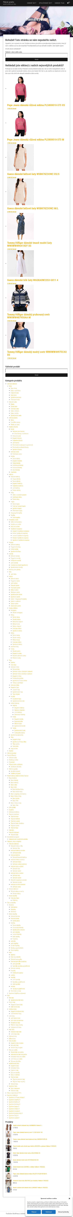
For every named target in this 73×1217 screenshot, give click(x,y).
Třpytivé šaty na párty (18, 1081)
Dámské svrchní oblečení (18, 884)
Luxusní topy (16, 689)
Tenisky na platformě (18, 989)
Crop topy (13, 665)
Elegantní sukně (15, 581)
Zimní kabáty (16, 470)
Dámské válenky (15, 968)
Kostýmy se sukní (16, 524)
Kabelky (13, 923)
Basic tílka (15, 800)
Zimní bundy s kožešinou (21, 433)
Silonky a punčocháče (17, 948)
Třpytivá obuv (14, 816)
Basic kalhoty (14, 782)
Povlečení (11, 762)
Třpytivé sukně (15, 825)
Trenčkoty (13, 472)
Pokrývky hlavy (15, 898)
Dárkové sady (13, 757)
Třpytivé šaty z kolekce (17, 823)
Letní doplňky (14, 943)
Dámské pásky (15, 918)
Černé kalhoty (16, 481)
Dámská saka (13, 402)
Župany (11, 751)
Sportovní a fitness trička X (16, 1097)
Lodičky (13, 975)
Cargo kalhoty (16, 479)
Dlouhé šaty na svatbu (17, 1052)
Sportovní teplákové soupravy (20, 540)
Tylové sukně (14, 603)
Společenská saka (16, 415)
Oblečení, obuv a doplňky (14, 841)
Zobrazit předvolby (63, 1212)
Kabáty (13, 456)
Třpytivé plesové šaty (18, 1079)
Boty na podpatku (16, 957)
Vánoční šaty (14, 834)
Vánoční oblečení (14, 832)
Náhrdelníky (14, 907)
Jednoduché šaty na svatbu (19, 1054)
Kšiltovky (14, 900)
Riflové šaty (12, 1038)
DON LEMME (12, 807)
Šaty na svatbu (13, 1050)
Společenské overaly (17, 567)
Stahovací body (15, 399)
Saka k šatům (15, 413)
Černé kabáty (16, 458)
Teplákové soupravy (16, 529)
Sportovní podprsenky (17, 735)
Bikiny (12, 420)
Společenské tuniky (19, 730)
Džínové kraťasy (15, 544)
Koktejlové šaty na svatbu (18, 1056)
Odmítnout (49, 1212)
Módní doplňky (13, 896)
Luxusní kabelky (16, 934)
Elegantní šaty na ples (17, 1043)
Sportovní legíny (17, 508)
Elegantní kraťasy (16, 547)
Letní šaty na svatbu (16, 1059)
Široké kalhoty (16, 490)
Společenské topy (17, 692)
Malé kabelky (16, 936)
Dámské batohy (15, 916)
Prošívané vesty (17, 454)
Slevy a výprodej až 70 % (14, 1093)
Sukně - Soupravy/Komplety (19, 599)
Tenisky (13, 986)
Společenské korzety (18, 701)
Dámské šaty (31, 3)
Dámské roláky (15, 685)
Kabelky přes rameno (18, 930)
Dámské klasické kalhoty (19, 857)
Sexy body (14, 395)
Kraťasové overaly (16, 560)
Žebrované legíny (17, 510)
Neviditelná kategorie (13, 837)
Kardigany (13, 610)
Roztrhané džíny (17, 497)
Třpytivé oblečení (14, 814)
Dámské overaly (17, 882)
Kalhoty (11, 474)
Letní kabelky (16, 932)
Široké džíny (15, 499)
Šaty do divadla (15, 1072)
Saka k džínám (15, 411)
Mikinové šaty (13, 1036)
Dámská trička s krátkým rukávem (22, 674)
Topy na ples (16, 694)
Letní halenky (18, 712)
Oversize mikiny (16, 628)
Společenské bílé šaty (17, 1000)
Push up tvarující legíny (19, 506)
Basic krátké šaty (17, 791)
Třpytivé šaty (14, 1077)
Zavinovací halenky (19, 714)
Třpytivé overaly (15, 821)
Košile (14, 717)
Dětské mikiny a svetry (17, 891)
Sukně (10, 576)
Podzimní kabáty (17, 467)
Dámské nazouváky (16, 959)
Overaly (11, 554)
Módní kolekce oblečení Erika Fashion (17, 776)
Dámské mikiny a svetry (17, 859)
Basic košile (15, 798)
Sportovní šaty (13, 1086)
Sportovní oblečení (12, 1095)
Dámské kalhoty (15, 476)
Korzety (13, 696)
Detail (14, 108)
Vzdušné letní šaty (16, 1027)
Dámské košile (16, 853)
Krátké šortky (14, 549)
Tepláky (13, 515)
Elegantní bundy (17, 438)
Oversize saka (15, 409)
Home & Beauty (11, 755)
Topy (10, 660)
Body (10, 386)
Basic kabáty (14, 780)
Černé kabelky (16, 925)
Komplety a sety (13, 520)
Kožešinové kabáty (17, 465)
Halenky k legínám (19, 710)
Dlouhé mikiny (16, 619)
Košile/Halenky (15, 703)
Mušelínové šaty (15, 1023)
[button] (69, 1198)
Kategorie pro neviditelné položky (18, 839)
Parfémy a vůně (13, 760)
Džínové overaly (15, 556)
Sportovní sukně (15, 597)
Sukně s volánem (16, 601)
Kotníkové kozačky (17, 973)
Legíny (12, 501)
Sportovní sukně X (14, 1118)
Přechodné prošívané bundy (20, 447)
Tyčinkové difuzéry (16, 766)
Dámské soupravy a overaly (19, 880)
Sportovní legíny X (14, 1106)
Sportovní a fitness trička (19, 680)
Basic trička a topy (16, 796)
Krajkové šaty (14, 1070)
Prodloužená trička (17, 678)
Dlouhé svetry (16, 651)
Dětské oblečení (13, 889)
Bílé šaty (11, 998)
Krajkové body (15, 393)
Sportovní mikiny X (14, 1109)
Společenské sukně (16, 594)
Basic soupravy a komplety (18, 794)
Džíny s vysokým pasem (19, 495)
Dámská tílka (59, 3)
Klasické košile (18, 721)
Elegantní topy (15, 687)
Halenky (14, 705)
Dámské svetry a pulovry (19, 864)
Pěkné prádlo (8, 2)
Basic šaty (14, 787)
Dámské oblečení (12, 384)
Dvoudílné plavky (15, 422)
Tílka (12, 737)
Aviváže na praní (15, 771)
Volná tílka (15, 746)
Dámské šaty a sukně (17, 866)
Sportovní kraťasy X (14, 1104)
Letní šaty (13, 574)
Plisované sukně (15, 588)
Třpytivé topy (14, 828)
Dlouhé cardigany (17, 612)
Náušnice (13, 911)
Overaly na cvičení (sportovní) (19, 565)
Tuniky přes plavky (19, 733)
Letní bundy (15, 443)
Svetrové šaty (15, 646)
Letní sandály (16, 979)
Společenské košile (19, 726)
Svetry (12, 649)
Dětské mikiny (16, 893)
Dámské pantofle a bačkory (18, 961)
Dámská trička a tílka (17, 846)
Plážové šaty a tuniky (17, 1025)
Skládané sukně (15, 592)
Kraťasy (11, 542)
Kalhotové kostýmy (16, 522)
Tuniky (14, 728)
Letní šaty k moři (15, 1018)
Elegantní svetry (17, 653)
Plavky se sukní (15, 424)
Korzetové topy (16, 699)
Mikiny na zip (16, 624)
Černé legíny (15, 504)
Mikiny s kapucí (16, 626)
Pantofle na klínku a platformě (21, 966)
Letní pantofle (16, 964)
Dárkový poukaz (11, 753)
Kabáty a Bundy (13, 427)
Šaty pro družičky (16, 1061)
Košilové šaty (12, 1009)
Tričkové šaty (14, 1090)
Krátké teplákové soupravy (20, 533)
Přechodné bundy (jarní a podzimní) (22, 445)
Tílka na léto (15, 744)
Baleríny (13, 955)
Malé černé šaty (15, 1007)
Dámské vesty (15, 452)
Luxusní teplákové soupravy (20, 535)
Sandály (13, 977)
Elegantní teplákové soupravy (20, 531)
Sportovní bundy (17, 449)
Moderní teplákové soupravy (20, 538)
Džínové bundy (16, 436)
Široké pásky (16, 921)
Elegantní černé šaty (16, 1004)
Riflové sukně (14, 590)
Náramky (13, 909)
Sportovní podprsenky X (16, 1113)
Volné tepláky (16, 517)
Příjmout (34, 1212)
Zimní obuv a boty (16, 991)
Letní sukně (14, 583)
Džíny (12, 492)
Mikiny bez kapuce (17, 621)
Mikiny (12, 615)
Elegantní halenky (19, 708)
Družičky (11, 810)
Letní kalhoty (16, 488)
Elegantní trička (16, 676)
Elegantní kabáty (17, 461)
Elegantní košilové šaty (17, 1011)
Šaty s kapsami (15, 1088)
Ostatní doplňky (15, 945)
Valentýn (11, 830)
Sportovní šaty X (13, 1115)
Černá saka (14, 406)
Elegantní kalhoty (17, 483)
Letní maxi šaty (15, 1034)
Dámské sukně (16, 871)
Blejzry (12, 404)
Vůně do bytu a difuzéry (15, 764)
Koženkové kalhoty (17, 486)
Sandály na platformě (18, 982)
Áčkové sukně (15, 578)
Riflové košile (18, 723)
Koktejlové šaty (15, 1068)
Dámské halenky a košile (18, 850)
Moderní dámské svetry (19, 655)
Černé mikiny (16, 617)
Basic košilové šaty (17, 789)
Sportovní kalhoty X (14, 1102)
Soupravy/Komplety (16, 513)
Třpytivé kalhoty (15, 819)
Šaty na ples (12, 1041)
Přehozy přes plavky (14, 569)
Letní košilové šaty (16, 1013)
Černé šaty (12, 1002)
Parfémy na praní (16, 773)
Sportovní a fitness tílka (19, 742)
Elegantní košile (18, 719)
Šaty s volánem (15, 1075)
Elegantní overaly (15, 558)
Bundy (12, 429)
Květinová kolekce (14, 812)
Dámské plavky (13, 418)
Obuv (10, 952)
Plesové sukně (15, 585)
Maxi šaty (11, 1029)
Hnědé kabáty (16, 463)
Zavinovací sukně (16, 606)
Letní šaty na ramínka (17, 1020)
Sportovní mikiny (17, 631)
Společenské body (16, 397)
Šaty (10, 572)
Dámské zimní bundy (18, 431)
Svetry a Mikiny (13, 608)
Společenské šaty (45, 3)
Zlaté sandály (16, 984)
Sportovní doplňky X (14, 1100)
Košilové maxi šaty (16, 1032)
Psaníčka (15, 939)
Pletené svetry (16, 658)
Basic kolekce (13, 778)
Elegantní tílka (16, 739)
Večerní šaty (14, 1084)
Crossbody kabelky (17, 927)
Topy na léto (14, 748)
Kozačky (13, 970)
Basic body (14, 388)
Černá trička (15, 669)
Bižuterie (11, 905)
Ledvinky (13, 941)
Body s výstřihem (16, 390)
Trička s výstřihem (17, 683)
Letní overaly (14, 563)
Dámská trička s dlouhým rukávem (22, 671)
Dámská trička (15, 667)
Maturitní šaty (15, 1045)
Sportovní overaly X (14, 1111)
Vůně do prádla (13, 769)
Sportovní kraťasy (16, 551)
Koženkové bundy (17, 440)
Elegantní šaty (15, 1066)
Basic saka (14, 785)
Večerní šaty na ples (16, 1047)
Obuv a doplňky (11, 902)
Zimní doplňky (15, 950)
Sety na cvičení (15, 526)
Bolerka (13, 662)
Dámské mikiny (16, 862)
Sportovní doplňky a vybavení (17, 993)
